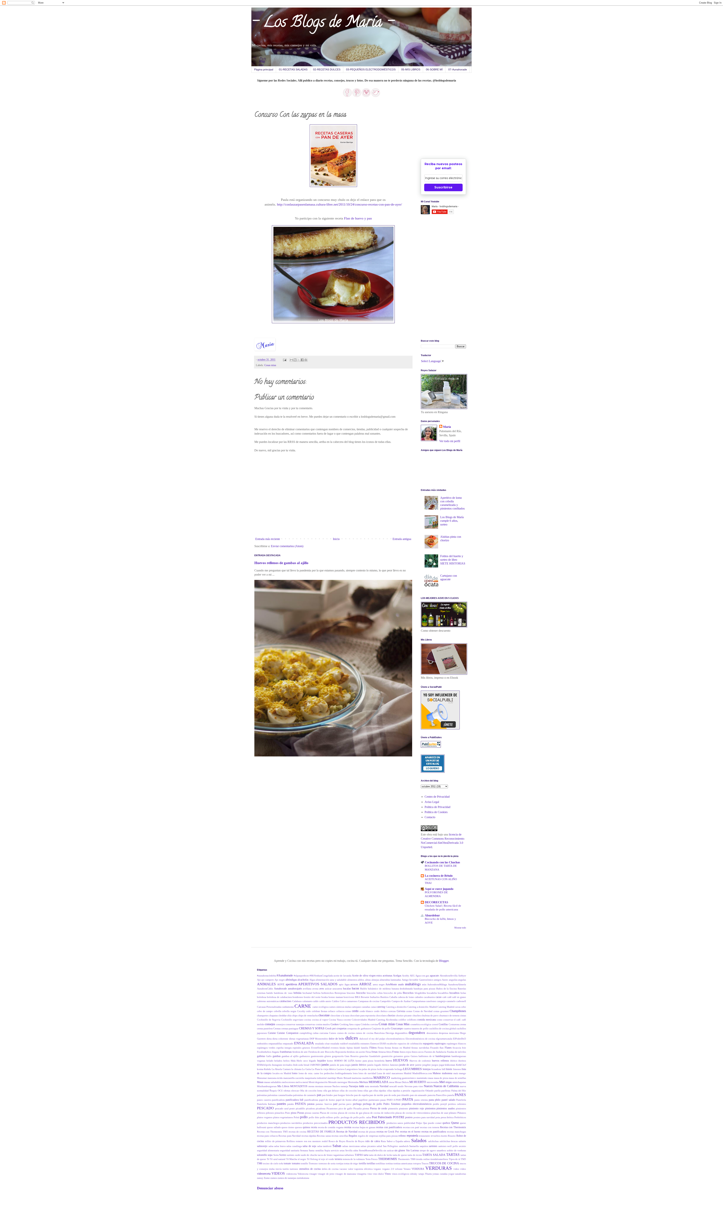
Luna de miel (384, 1073)
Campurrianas (418, 1001)
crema (463, 1024)
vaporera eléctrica (363, 1169)
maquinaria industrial (316, 1078)
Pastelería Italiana (266, 1104)
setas (342, 1150)
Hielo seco (302, 1060)
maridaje (331, 1078)
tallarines (349, 1155)
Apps (347, 984)
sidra (355, 1150)
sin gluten (399, 1150)
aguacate (434, 975)
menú (305, 1082)
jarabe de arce (406, 1064)
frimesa (382, 1052)
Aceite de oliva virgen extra (367, 975)
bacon (355, 988)
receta (314, 1127)
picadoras (321, 1108)
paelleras (445, 1090)
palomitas (262, 1095)
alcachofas (302, 979)
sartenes (433, 1146)
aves (321, 988)
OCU (280, 1090)
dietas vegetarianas (299, 1038)
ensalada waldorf (339, 1043)
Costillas (443, 1024)
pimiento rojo (416, 1108)
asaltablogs (413, 984)
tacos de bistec (325, 1155)
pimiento (403, 1108)
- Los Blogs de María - (322, 23)
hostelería (379, 1060)
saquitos (424, 1146)
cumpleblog (306, 1033)
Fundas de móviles (456, 1052)
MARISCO (381, 1078)
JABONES (315, 1065)
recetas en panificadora (433, 1131)
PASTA (407, 1099)
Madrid (407, 1073)
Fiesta (381, 1047)
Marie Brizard (344, 1078)
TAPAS (359, 1154)
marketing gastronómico (403, 1078)
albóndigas (291, 979)
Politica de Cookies (436, 812)
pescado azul (282, 1108)
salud (379, 1146)
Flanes (448, 1047)
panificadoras (311, 1100)
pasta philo (435, 1099)
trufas (272, 1169)
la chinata (296, 1069)
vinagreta (361, 1174)
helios (286, 1060)
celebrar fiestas (319, 1011)
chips (294, 1015)
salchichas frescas (449, 1141)
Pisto (287, 1113)
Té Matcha (291, 1159)
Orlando (429, 1090)
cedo (308, 1011)
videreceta (291, 1174)
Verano (407, 1169)
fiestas (388, 1047)
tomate (287, 1163)
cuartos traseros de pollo (416, 1028)
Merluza (363, 1082)
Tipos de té (454, 1159)
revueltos (435, 1136)
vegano (377, 1169)
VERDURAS (438, 1168)
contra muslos (323, 1024)
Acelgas (397, 975)
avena (315, 988)
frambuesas (286, 1051)
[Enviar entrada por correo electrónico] (284, 359)
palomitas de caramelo (304, 1095)
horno (330, 1060)
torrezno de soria (327, 1163)
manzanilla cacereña (293, 1078)
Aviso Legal (432, 801)
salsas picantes (368, 1146)
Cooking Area (346, 1024)
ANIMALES (266, 984)
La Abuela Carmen (281, 1069)
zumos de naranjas (287, 1178)
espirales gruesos (301, 1047)
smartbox (441, 1150)
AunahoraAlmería (457, 984)
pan (319, 1095)
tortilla (362, 1163)
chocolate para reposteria (362, 1015)
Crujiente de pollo (381, 1028)
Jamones (394, 1065)
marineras (357, 1078)
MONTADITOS (298, 1086)
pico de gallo (346, 1108)
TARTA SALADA (433, 1154)
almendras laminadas (390, 980)
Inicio (336, 539)
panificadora (278, 1100)
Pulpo (419, 1123)
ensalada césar (322, 1043)
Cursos (332, 1033)
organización (418, 1090)
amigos (437, 980)
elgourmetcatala (444, 1038)
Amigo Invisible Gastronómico (417, 980)
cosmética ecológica (420, 1024)
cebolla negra (289, 1011)
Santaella (414, 1146)
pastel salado (448, 1099)
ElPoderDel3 (459, 1038)
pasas (383, 1100)
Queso (455, 1122)
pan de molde (376, 1095)
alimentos (352, 980)
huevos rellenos (440, 1060)
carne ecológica (321, 1007)
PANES (460, 1095)
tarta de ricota (415, 1155)
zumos (273, 1178)
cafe (444, 997)
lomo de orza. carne (309, 1073)
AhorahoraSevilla (449, 975)
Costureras (454, 1024)
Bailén (363, 988)
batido (269, 993)
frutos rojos (405, 1052)
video (456, 1169)
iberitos (462, 1060)
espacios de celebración (410, 1043)
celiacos (340, 1011)
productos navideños (291, 1123)
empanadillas (275, 1043)
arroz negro (379, 984)
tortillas (371, 1163)
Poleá (296, 1117)
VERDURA (418, 1168)
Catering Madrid (445, 1007)
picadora (310, 1108)
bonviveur (349, 997)
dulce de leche (336, 1038)
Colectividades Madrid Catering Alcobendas (375, 1019)
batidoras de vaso (283, 993)
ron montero (314, 1141)
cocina (307, 1019)
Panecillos (441, 1095)
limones (457, 1069)
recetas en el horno (410, 1131)
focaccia (457, 1047)
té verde (330, 1159)
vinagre (313, 1174)
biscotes (351, 993)
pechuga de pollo (372, 1103)
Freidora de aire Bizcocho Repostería (327, 1052)
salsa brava (280, 1146)
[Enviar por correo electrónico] (291, 360)
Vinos (388, 1173)
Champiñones (458, 1011)
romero (299, 1141)
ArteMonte (391, 984)
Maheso (437, 1073)
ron (305, 1141)
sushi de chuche (309, 1155)
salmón (462, 1141)
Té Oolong (312, 1159)
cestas (409, 1011)
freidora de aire (300, 1052)
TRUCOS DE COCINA (444, 1163)
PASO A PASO (394, 1100)
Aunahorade (280, 988)
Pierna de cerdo (378, 1108)
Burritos (384, 997)
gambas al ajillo (290, 1056)
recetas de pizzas (367, 1131)
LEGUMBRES (412, 1069)
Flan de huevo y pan (358, 218)
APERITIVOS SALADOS (318, 984)
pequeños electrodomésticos (417, 1103)
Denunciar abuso (270, 1188)
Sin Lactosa (412, 1150)
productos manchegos (268, 1123)
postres (409, 1117)
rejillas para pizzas (388, 1136)
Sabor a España (395, 1141)
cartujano (356, 1007)
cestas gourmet (441, 1011)
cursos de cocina (346, 1033)
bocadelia (432, 993)
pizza (293, 1112)
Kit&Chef (461, 1065)
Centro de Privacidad (437, 796)
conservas (310, 1024)
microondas (433, 1082)
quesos (298, 1127)
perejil (443, 1104)
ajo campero (267, 980)
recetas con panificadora (389, 1127)
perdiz (436, 1104)
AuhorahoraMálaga (437, 984)
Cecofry (301, 1011)
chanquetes (262, 1015)
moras (311, 1086)
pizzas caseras (312, 1113)
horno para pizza (364, 1060)
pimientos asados (445, 1108)
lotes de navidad (367, 1073)
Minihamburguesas (267, 1086)
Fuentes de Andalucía (435, 1052)
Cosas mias (270, 365)
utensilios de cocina (310, 1168)
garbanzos (305, 1056)
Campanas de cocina (368, 1001)
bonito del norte (312, 997)
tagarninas (338, 1155)
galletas (261, 1056)
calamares (307, 1001)
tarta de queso (400, 1155)
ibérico (453, 1060)
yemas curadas (439, 1174)
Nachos (336, 1086)
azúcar (328, 988)
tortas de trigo (351, 1163)
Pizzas (300, 1112)
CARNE (302, 1006)
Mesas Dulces (402, 1082)
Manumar (262, 1078)
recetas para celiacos (267, 1136)
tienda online (423, 1159)
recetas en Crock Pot (387, 1131)
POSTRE (398, 1117)
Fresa (368, 1052)
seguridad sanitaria (289, 1150)
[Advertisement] (449, 128)
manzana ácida (275, 1078)
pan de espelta (361, 1095)
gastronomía (317, 1056)
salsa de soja (309, 1146)
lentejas (427, 1069)
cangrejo (441, 1001)
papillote (363, 1100)
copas (357, 1024)
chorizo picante (404, 1015)
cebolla (277, 1011)
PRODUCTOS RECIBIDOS (356, 1122)
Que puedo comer (432, 1123)
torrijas (339, 1163)
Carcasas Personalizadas (269, 1007)
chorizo (391, 1015)
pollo (304, 1117)
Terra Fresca (371, 1159)
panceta (431, 1095)
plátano (453, 1113)
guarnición (387, 1056)
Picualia (357, 1108)
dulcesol (363, 1038)
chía (289, 1015)
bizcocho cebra (375, 993)
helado (269, 1060)
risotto (444, 1136)
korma (260, 1069)
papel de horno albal (347, 1100)
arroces (354, 984)
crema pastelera (265, 1028)
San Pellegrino (390, 1146)
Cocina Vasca (336, 1019)
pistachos (279, 1113)
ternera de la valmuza (354, 1159)
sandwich (404, 1146)
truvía (279, 1169)
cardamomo (288, 1007)
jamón (325, 1064)
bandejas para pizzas (424, 988)
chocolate (324, 1015)
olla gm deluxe (331, 1090)
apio (341, 984)
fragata (275, 1052)
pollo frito (314, 1117)
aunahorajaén (295, 988)
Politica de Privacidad (437, 807)
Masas (260, 1082)
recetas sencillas (340, 1136)
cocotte (347, 1019)
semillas (319, 1150)
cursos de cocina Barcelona (370, 1033)
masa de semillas (457, 1078)
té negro (302, 1159)
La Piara (316, 1069)
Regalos (353, 1135)
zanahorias (460, 1174)
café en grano (459, 997)
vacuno (343, 1169)
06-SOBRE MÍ (434, 69)
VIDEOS (278, 1173)
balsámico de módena (379, 988)
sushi (297, 1155)
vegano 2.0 (388, 1169)
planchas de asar (439, 1113)
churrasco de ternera (449, 1015)
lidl (443, 1069)
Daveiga (390, 1033)
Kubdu (267, 1069)
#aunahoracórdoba (266, 975)
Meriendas (353, 1082)
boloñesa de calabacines (279, 997)
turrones (294, 1169)
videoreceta (264, 1173)
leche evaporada (385, 1069)
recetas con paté (411, 1127)
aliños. (361, 980)
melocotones (288, 1082)
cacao (439, 996)
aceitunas (387, 975)
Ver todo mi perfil (449, 441)
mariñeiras (367, 1078)
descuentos (432, 1033)
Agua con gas (422, 975)
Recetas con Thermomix (453, 1127)
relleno (402, 1135)
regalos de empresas (368, 1136)
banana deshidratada (402, 988)
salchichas (433, 1141)
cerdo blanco (366, 1011)
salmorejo (262, 1146)
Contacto (430, 817)
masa (430, 1078)
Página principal (263, 69)
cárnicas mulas (343, 1007)
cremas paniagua (289, 1028)
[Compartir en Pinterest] (306, 360)
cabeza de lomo (406, 997)
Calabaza (297, 1001)
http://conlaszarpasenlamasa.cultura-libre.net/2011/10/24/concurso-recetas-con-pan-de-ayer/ (339, 204)
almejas (375, 980)
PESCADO (265, 1108)
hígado (312, 1060)
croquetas (341, 1028)
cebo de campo (265, 1011)
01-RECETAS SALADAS (293, 69)
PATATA (300, 1103)
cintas (463, 1015)
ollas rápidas (379, 1090)
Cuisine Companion (287, 1032)
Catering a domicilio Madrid (422, 1007)
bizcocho (361, 992)
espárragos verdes (266, 1047)
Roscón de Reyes (355, 1141)
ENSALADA (304, 1043)
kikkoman (450, 1065)
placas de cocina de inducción (379, 1113)
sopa (270, 1154)
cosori (435, 1024)
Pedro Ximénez (391, 1103)
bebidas (297, 992)
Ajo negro (280, 980)
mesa (391, 1082)
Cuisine (272, 1032)
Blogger (443, 960)
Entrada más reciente (267, 539)
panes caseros (264, 1100)
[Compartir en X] (298, 360)
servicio (335, 1150)
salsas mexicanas (351, 1146)
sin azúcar (388, 1150)
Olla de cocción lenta (311, 1090)
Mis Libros (283, 1086)
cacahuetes (429, 997)
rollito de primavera (275, 1141)
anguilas (453, 980)
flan (442, 1047)
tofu (281, 1163)
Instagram (277, 1065)
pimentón (393, 1108)
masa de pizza (441, 1078)
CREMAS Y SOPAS (311, 1028)
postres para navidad (424, 1117)
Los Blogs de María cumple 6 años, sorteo (452, 521)
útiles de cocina (330, 1169)
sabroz (407, 1141)
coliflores (411, 1019)
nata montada (372, 1086)
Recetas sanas (324, 1136)
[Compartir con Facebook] (302, 360)
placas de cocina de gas (350, 1113)
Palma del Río (458, 1090)
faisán (342, 1047)
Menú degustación (318, 1082)
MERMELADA (378, 1082)
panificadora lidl (295, 1099)
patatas (310, 1103)
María (447, 426)
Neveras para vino (413, 1086)
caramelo (451, 1001)
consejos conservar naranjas (290, 1024)
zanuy (260, 1178)
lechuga (398, 1069)
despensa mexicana (449, 1033)
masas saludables (272, 1082)
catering (381, 1006)
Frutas (395, 1051)
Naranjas (353, 1086)
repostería (412, 1135)
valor (350, 1169)
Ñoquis (273, 1090)
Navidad (384, 1086)
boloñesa (261, 997)
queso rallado (274, 1127)
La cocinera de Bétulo (439, 875)
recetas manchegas (456, 1131)
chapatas (273, 1015)
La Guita (306, 1069)
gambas (277, 1056)
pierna (366, 1108)
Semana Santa (307, 1150)
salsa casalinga (294, 1146)
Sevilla (348, 1150)
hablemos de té (427, 1056)
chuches (417, 1015)
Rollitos (291, 1141)
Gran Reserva (351, 1056)
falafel (357, 1047)
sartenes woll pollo (448, 1146)
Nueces (428, 1086)
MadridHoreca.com (422, 1073)
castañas (366, 1007)
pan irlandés (403, 1095)
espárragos (440, 1043)
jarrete (418, 1065)
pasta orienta (421, 1100)
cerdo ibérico (381, 1011)
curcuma (324, 1033)
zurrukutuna (303, 1178)
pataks (290, 1104)
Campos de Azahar (401, 1001)
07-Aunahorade (457, 69)
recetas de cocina (297, 1131)
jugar (441, 1065)
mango (462, 1073)
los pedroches (327, 1073)
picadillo (300, 1108)
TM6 (259, 1163)
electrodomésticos (395, 1038)
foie (464, 1047)
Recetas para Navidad (289, 1136)
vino (369, 1174)
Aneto (445, 980)
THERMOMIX (387, 1159)
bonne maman (336, 997)
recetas (347, 1127)
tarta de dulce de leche (380, 1155)
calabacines (285, 1001)
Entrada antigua (402, 539)
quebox (446, 1122)
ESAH (383, 1043)
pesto (292, 1108)
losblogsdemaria (343, 1073)
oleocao (295, 1090)
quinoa (306, 1127)
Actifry (405, 975)
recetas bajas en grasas (363, 1127)
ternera (338, 1159)
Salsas (337, 1146)
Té (268, 1159)
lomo (294, 1073)
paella (437, 1090)
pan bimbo (327, 1095)
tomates (296, 1163)
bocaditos (454, 992)
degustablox (401, 1033)
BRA (357, 997)
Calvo (343, 1001)
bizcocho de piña (393, 993)
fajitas (350, 1047)
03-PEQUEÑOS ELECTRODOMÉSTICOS (371, 69)
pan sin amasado (418, 1095)
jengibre (426, 1065)
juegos (435, 1065)
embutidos (262, 1043)
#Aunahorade (285, 975)
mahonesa (447, 1073)
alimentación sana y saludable (331, 980)
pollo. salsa (365, 1117)
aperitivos (291, 984)
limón (449, 1069)
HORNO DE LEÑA (344, 1060)
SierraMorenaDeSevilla (371, 1150)
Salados (418, 1140)
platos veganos (264, 1117)
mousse (328, 1086)
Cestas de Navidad (422, 1011)
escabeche (392, 1043)
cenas (348, 1011)
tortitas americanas (403, 1163)
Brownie (365, 997)
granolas (363, 1056)
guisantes (398, 1056)
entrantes (365, 1043)
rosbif (325, 1141)
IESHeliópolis (264, 1065)
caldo (316, 1001)
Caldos (335, 1001)
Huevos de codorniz (420, 1060)
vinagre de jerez (326, 1174)
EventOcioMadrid (320, 1047)
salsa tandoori (324, 1146)
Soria (276, 1155)
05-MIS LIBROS (410, 69)
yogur (451, 1174)
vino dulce (378, 1174)
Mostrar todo (460, 927)
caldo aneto (325, 1001)
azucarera (337, 988)
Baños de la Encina (446, 988)
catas (373, 1007)
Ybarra (428, 1174)
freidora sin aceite (356, 1052)
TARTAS (453, 1155)
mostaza (319, 1086)
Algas (312, 980)
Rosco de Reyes (337, 1141)
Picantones (332, 1108)
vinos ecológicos (400, 1174)
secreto (462, 1146)
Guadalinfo (375, 1056)
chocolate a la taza (339, 1015)
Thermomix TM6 (406, 1159)
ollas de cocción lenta (351, 1090)
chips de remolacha (308, 1015)
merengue (342, 1082)
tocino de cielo (270, 1163)
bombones (298, 997)
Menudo (332, 1082)
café (449, 997)
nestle (401, 1086)
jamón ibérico (358, 1064)
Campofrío (385, 1001)
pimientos (430, 1108)
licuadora (436, 1069)
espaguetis (428, 1043)
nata (361, 1086)
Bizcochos (408, 992)
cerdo (355, 1011)
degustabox (417, 1033)
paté (335, 1103)
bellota (316, 993)
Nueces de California (446, 1086)
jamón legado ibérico (378, 1065)
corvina (374, 1024)
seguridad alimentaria (268, 1150)
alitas (368, 980)
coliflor (402, 1019)
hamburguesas (442, 1056)
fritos (389, 1052)
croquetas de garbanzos (359, 1028)
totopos (417, 1163)
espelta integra (284, 1047)
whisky (413, 1174)
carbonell (461, 1001)
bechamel (307, 993)
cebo (463, 1007)
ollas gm (367, 1090)
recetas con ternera (429, 1127)
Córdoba (365, 1024)
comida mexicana (426, 1019)
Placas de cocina (328, 1113)
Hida (293, 1060)
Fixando (434, 1047)
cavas (458, 1007)
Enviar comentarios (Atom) (287, 546)
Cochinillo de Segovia (268, 1019)
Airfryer (462, 975)
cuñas (316, 1033)
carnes (332, 1007)
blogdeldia (420, 993)
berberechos (327, 993)
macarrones (397, 1073)
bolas (463, 993)
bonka (324, 997)
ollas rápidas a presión (398, 1090)
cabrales (419, 997)
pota (437, 1117)
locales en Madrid (281, 1073)
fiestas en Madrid (401, 1047)
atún (424, 984)
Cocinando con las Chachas (442, 862)
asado (401, 984)
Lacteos (341, 1069)
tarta (366, 1154)
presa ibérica (447, 1117)
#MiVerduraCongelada (321, 975)
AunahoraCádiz (265, 988)
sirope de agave (428, 1150)
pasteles (281, 1103)
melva (299, 1082)
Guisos (414, 1056)
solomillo (262, 1154)
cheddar (282, 1015)
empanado (288, 1043)
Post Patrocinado (382, 1117)
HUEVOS (400, 1060)
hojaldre (321, 1060)
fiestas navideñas (420, 1047)
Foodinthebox (264, 1052)
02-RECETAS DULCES (326, 69)
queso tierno (287, 1127)
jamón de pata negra (340, 1065)
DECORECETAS (436, 902)
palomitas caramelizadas (280, 1095)
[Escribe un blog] (295, 360)
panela (450, 1095)
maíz (455, 1073)
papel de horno (327, 1100)
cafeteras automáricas (268, 1001)
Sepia (327, 1150)
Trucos (425, 1163)
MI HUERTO (417, 1082)
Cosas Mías (403, 1024)
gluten (327, 1056)
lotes (355, 1073)
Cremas (277, 1028)
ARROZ (365, 984)
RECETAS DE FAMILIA (321, 1131)
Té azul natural (277, 1159)
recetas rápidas (308, 1136)
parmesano (374, 1100)
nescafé (393, 1086)
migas (448, 1082)
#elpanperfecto (301, 975)
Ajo (259, 980)
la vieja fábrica (328, 1069)
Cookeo (335, 1024)
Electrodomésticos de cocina (420, 1038)
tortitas (389, 1163)
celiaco (331, 1011)
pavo (349, 1104)
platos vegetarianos (283, 1117)
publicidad (409, 1123)
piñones (270, 1113)
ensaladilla (354, 1043)
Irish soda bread (301, 1065)
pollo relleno (326, 1117)
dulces (351, 1038)
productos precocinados (315, 1123)
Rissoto (452, 1136)
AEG (412, 975)
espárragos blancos (456, 1043)
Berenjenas (340, 993)
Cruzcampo (397, 1028)
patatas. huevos (324, 1104)
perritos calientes (457, 1104)
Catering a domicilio (396, 1007)
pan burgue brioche (344, 1095)
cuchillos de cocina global (442, 1028)
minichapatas (459, 1082)
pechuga (357, 1103)
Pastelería (461, 1100)
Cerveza (401, 1011)
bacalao (347, 988)
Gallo (269, 1056)
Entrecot (374, 1043)
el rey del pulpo (377, 1038)
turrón (286, 1169)
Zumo (267, 1178)
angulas (462, 980)
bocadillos (443, 993)
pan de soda (390, 1095)
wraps (421, 1174)
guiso (407, 1056)
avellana (307, 988)
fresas (374, 1051)
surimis (290, 1155)
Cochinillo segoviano (292, 1019)
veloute (399, 1169)
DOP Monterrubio (319, 1038)
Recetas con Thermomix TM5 (272, 1131)
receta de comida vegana (330, 1127)
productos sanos (395, 1123)
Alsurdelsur (432, 915)
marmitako (422, 1078)
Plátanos (461, 1113)
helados (278, 1060)
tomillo (304, 1163)
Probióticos (460, 1117)
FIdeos (373, 1047)
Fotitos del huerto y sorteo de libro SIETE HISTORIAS (452, 559)
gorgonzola (338, 1056)
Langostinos (351, 1069)
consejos (270, 1024)
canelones (431, 1001)
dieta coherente (280, 1038)
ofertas (287, 1090)
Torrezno (313, 1163)
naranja (344, 1086)
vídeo (463, 1169)
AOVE (280, 984)
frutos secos (418, 1052)
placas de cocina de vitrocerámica (412, 1113)
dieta (269, 1038)
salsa (270, 1146)
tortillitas (380, 1163)
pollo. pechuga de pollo (346, 1117)
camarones (352, 1001)
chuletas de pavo (430, 1015)
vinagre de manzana (345, 1174)
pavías (342, 1104)
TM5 (463, 1159)
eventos (335, 1047)
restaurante (424, 1136)
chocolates (381, 1015)
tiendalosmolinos (439, 1159)
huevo (389, 1060)
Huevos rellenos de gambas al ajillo (281, 563)
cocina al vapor (320, 1019)
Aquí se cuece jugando (439, 888)
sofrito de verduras (456, 1150)
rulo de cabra (372, 1141)
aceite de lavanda (342, 975)
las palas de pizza (367, 1069)
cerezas (392, 1011)
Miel (442, 1082)
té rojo (322, 1159)
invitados (287, 1065)
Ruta (383, 1141)
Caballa (393, 997)
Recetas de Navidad (346, 1131)
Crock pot (330, 1028)
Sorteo (282, 1154)
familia (364, 1047)
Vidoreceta (302, 1174)
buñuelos (375, 997)
